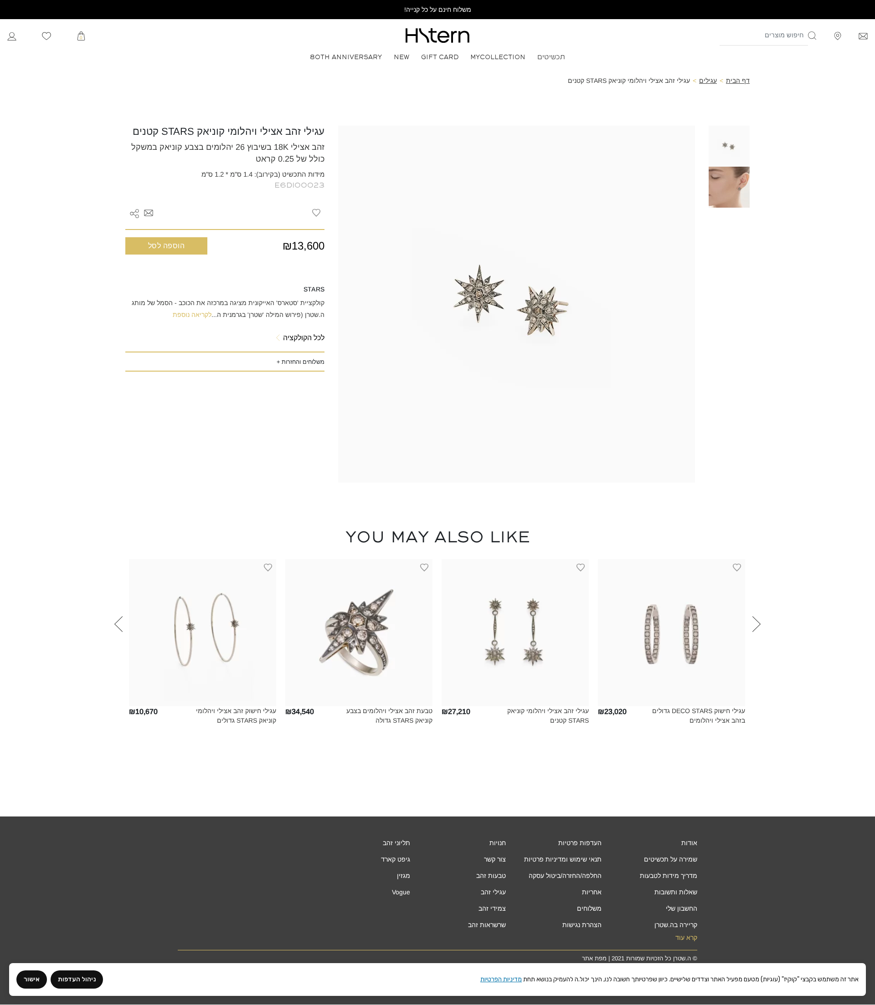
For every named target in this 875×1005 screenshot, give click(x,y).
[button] (812, 35)
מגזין (403, 875)
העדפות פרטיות (580, 843)
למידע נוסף (671, 699)
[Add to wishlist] (316, 212)
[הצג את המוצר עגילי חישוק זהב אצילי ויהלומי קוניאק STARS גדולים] (202, 632)
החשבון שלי (681, 908)
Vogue (401, 892)
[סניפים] (838, 35)
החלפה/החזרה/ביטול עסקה (565, 875)
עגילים (708, 80)
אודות (689, 843)
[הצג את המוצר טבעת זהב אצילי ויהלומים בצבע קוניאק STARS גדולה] (358, 632)
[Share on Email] (149, 212)
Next (118, 649)
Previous (756, 649)
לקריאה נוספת (192, 314)
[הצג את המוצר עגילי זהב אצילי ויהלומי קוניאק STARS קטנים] (515, 632)
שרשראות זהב (487, 924)
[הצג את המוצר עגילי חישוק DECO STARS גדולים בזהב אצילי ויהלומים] (671, 632)
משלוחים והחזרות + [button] (300, 361)
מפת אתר (594, 958)
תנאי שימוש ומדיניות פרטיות (563, 859)
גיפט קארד (395, 859)
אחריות (592, 892)
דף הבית (738, 80)
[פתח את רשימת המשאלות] (46, 35)
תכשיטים (551, 56)
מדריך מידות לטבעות (668, 875)
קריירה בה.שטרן (675, 924)
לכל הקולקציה (303, 338)
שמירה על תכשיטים (670, 859)
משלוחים (589, 908)
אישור (32, 979)
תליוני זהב (396, 843)
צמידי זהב (492, 908)
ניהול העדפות (77, 979)
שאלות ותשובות (675, 892)
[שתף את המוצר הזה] (134, 213)
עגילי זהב (493, 892)
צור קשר (495, 859)
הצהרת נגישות (582, 924)
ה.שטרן (682, 958)
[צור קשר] (863, 35)
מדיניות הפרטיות (501, 979)
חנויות (497, 843)
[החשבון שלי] (12, 35)
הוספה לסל (166, 246)
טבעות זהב (491, 875)
